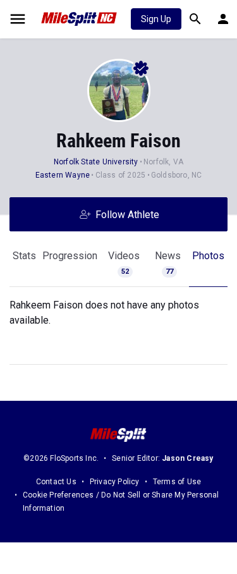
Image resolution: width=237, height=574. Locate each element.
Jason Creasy (187, 458)
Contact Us (56, 481)
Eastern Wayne (62, 175)
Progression (69, 256)
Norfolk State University (96, 161)
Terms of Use (177, 481)
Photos (208, 256)
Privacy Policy (115, 481)
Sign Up (156, 19)
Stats (24, 256)
